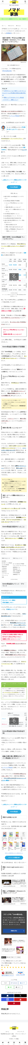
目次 (12, 193)
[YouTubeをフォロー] (20, 999)
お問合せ (14, 1036)
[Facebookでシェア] (5, 647)
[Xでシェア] (5, 643)
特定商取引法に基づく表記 (7, 1033)
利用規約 (8, 33)
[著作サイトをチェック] (7, 995)
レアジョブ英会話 (14, 115)
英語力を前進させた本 (11, 224)
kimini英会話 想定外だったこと (12, 213)
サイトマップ (20, 1031)
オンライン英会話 (16, 957)
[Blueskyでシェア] (17, 643)
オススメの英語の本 (14, 857)
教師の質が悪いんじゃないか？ (13, 207)
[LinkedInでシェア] (11, 651)
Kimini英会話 (14, 187)
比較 (9, 957)
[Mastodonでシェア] (11, 643)
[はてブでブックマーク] (11, 647)
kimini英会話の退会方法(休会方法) (12, 218)
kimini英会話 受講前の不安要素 (12, 200)
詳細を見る (14, 930)
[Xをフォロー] (20, 995)
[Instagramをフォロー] (7, 999)
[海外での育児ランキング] (8, 972)
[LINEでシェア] (17, 647)
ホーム (7, 1031)
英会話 (4, 957)
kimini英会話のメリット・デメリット (13, 216)
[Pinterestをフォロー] (14, 1003)
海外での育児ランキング (8, 975)
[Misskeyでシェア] (23, 643)
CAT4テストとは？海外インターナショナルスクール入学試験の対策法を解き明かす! (14, 93)
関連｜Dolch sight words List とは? (14, 226)
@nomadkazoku (7, 70)
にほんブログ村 (20, 974)
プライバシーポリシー (20, 1033)
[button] (18, 987)
